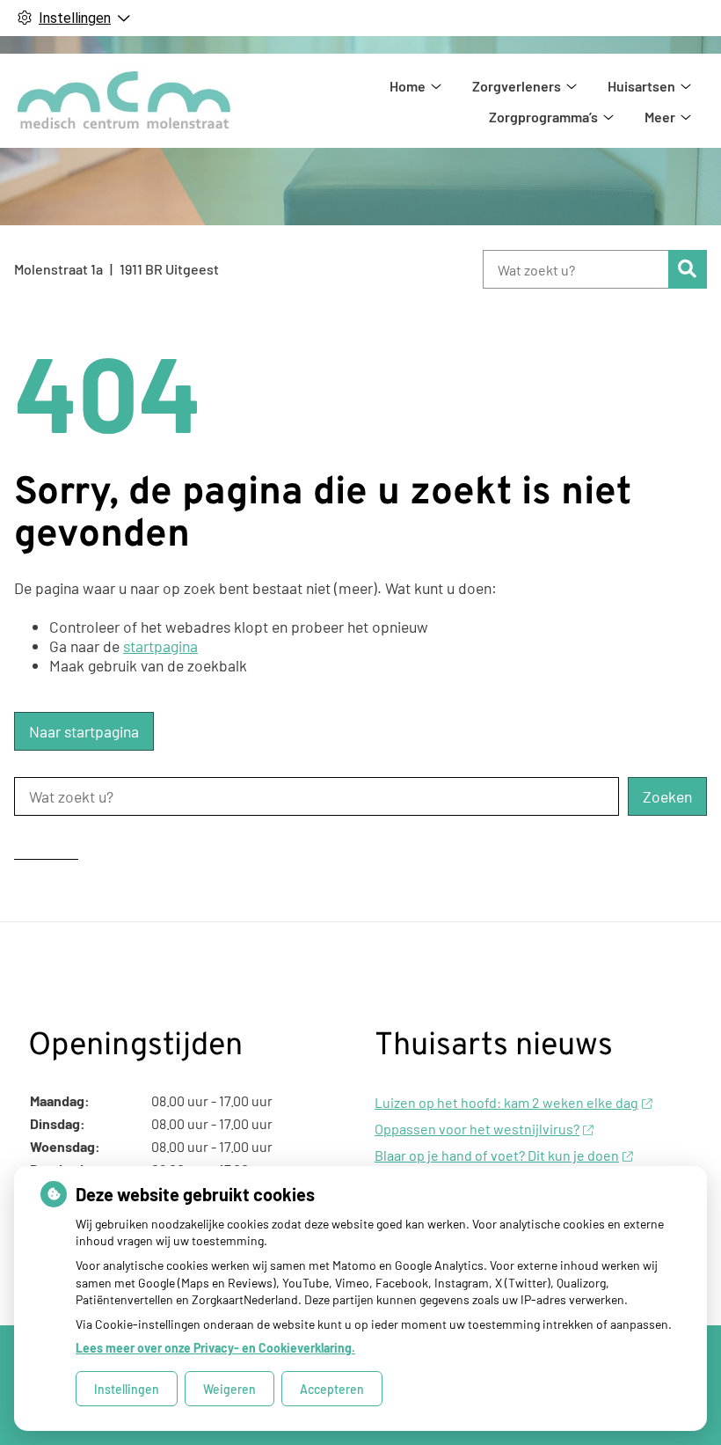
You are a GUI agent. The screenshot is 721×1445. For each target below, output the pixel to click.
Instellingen (126, 1389)
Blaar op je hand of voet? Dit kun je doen (497, 1155)
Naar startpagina (84, 731)
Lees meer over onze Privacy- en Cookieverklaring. (215, 1347)
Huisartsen (641, 85)
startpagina (160, 646)
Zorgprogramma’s (543, 116)
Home (408, 85)
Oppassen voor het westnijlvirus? (477, 1128)
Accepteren (332, 1389)
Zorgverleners (516, 85)
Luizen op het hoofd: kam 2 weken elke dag (506, 1102)
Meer (660, 116)
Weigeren (229, 1389)
